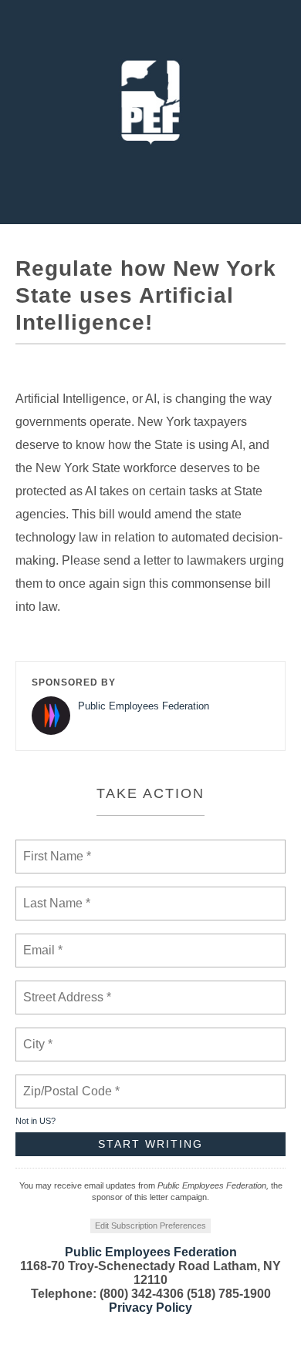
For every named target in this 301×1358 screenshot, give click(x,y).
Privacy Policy (150, 1307)
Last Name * (53, 894)
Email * (41, 941)
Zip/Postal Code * (68, 1082)
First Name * (55, 847)
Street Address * (68, 988)
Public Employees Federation (143, 706)
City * (38, 1035)
